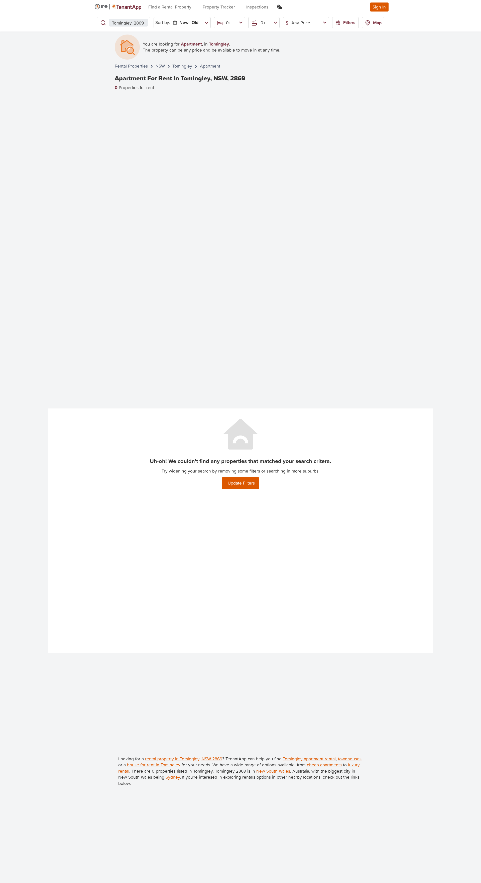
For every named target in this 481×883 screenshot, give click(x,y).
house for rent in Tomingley (153, 765)
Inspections (257, 7)
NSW (160, 66)
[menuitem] (189, 23)
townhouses (350, 759)
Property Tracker (219, 7)
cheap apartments (324, 765)
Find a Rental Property (169, 7)
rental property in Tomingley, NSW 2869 (183, 759)
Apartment (210, 66)
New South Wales (273, 771)
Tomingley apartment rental (309, 759)
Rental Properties (131, 66)
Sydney (173, 777)
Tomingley (182, 66)
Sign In (379, 7)
